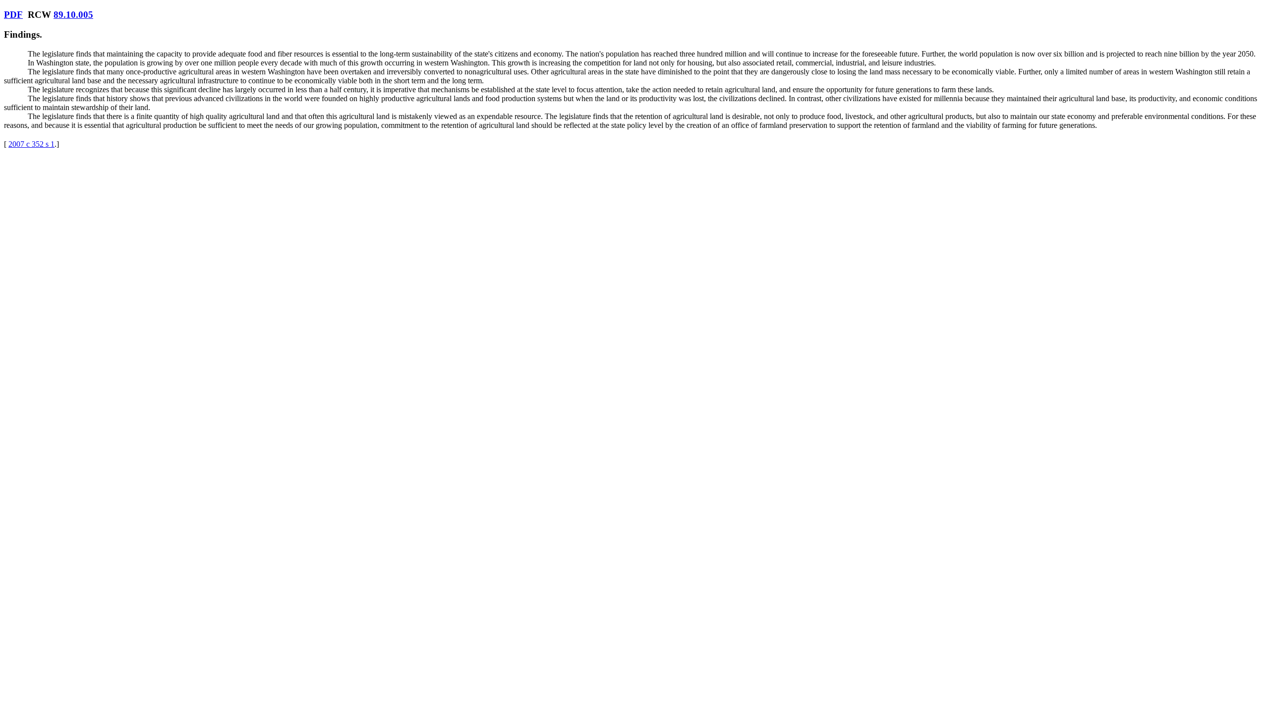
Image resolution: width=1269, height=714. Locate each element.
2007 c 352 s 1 (31, 144)
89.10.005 (73, 14)
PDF (13, 14)
